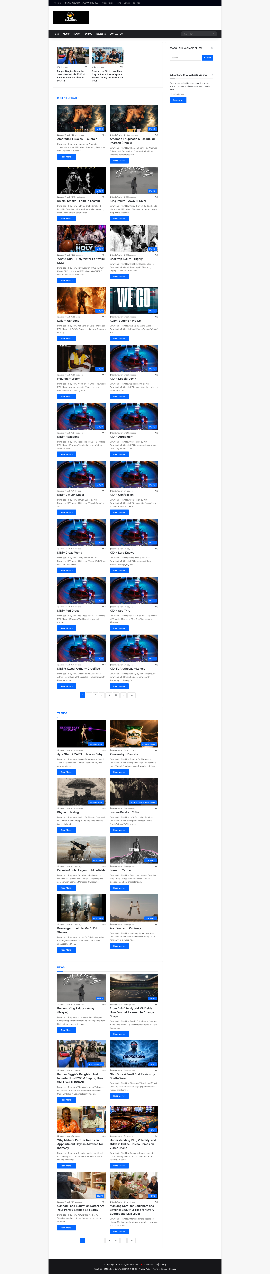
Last (131, 695)
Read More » (67, 157)
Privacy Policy (107, 3)
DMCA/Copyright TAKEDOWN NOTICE (81, 3)
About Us (58, 3)
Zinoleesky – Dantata (124, 754)
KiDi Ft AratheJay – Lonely (127, 668)
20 (116, 695)
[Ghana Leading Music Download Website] (71, 17)
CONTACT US (116, 34)
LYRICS (88, 34)
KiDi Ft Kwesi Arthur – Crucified (78, 668)
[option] (73, 65)
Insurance (101, 34)
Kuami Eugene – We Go (125, 320)
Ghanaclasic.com (150, 1264)
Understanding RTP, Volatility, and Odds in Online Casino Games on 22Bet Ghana (133, 1144)
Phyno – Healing (68, 812)
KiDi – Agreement (121, 436)
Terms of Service (123, 3)
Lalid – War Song (68, 320)
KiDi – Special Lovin (123, 378)
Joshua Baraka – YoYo (124, 812)
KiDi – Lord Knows (122, 552)
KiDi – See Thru (120, 610)
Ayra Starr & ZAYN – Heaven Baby (80, 754)
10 (109, 695)
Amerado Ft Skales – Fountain (77, 139)
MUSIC (66, 34)
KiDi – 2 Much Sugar (70, 494)
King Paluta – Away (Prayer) (129, 201)
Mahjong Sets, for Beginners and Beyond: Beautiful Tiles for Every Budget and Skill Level (132, 1209)
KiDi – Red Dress (68, 610)
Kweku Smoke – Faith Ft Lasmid (78, 201)
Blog (57, 34)
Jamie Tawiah (64, 135)
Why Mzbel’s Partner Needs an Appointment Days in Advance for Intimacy (80, 1144)
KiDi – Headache (68, 436)
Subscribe (178, 100)
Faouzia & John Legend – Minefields (81, 870)
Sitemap (136, 3)
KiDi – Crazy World (69, 552)
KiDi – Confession (122, 494)
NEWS (77, 34)
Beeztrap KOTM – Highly (126, 259)
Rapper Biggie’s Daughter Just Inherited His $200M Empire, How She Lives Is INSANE (80, 1078)
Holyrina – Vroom (68, 378)
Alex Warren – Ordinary (125, 928)
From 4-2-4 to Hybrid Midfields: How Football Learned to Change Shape (132, 1012)
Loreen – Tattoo (120, 870)
